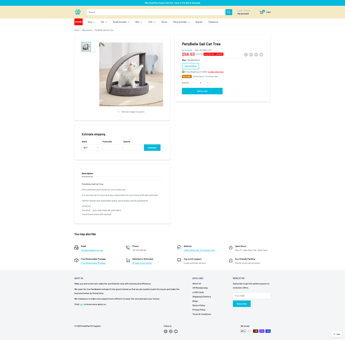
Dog (90, 22)
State (84, 141)
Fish (150, 22)
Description (87, 173)
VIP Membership (200, 287)
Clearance (213, 22)
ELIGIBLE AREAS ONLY (216, 72)
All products (87, 30)
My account (243, 13)
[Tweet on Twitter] (256, 54)
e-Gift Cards (198, 292)
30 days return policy (142, 263)
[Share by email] (261, 54)
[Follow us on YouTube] (176, 331)
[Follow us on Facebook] (166, 331)
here (81, 304)
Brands (199, 22)
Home (76, 30)
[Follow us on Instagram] (171, 331)
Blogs (195, 301)
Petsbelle (188, 50)
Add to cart (202, 91)
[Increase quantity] (208, 83)
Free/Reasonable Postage (93, 263)
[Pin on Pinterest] (251, 54)
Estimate (152, 147)
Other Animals (180, 22)
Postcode (107, 141)
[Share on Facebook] (246, 54)
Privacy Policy (198, 309)
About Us (196, 283)
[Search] (228, 12)
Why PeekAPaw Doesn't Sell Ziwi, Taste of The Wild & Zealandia (172, 3)
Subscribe (242, 303)
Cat (102, 22)
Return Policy (198, 305)
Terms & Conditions (201, 314)
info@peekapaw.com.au (92, 250)
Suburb (126, 141)
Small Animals (119, 22)
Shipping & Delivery (201, 296)
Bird (137, 22)
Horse (164, 22)
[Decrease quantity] (193, 83)
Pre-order (187, 76)
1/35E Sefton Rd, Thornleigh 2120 (199, 250)
